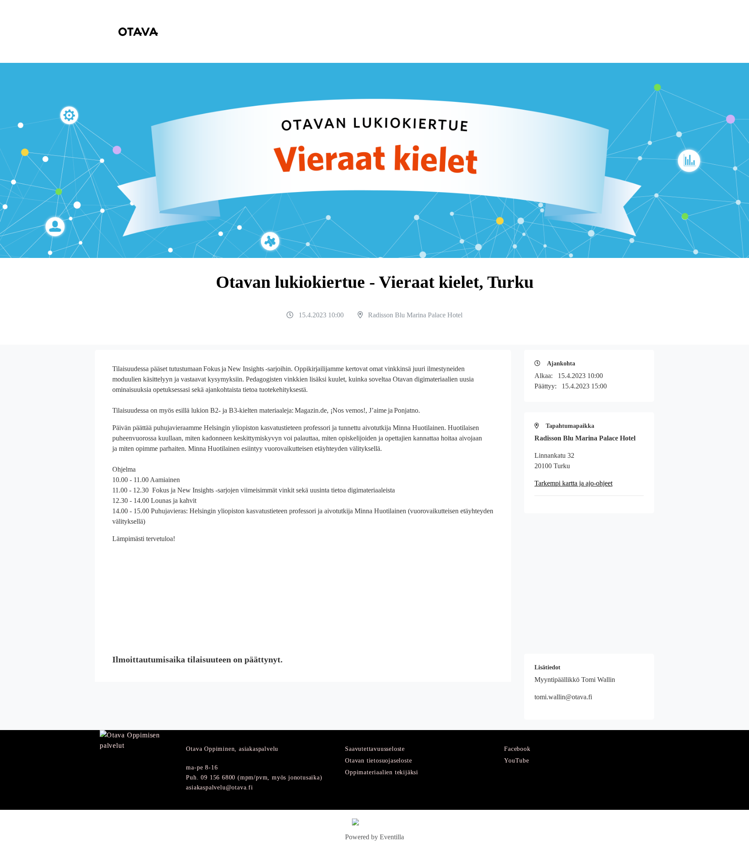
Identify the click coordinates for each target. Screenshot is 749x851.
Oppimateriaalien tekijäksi (381, 772)
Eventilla (392, 837)
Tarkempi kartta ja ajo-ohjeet (573, 483)
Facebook (517, 749)
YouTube (516, 760)
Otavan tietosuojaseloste (378, 760)
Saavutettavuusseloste (375, 749)
